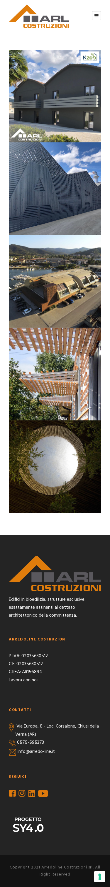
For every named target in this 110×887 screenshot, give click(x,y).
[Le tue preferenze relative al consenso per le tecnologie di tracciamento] (99, 876)
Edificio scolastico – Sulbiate (55, 371)
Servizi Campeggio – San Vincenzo (55, 464)
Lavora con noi (23, 680)
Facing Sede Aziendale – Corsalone (55, 186)
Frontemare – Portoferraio (55, 279)
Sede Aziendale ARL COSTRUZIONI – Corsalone (55, 93)
